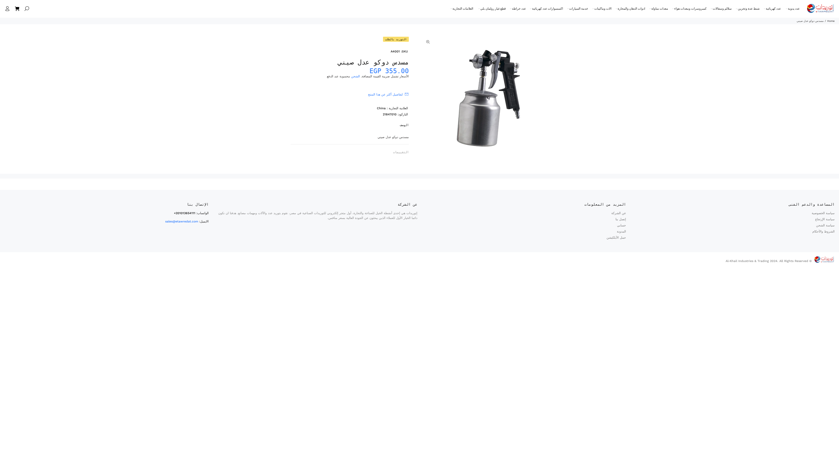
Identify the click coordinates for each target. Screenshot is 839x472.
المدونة (621, 231)
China (381, 108)
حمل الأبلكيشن (616, 237)
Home (831, 21)
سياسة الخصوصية (823, 213)
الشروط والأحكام (823, 231)
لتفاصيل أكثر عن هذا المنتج (385, 94)
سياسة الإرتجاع (825, 219)
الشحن (355, 76)
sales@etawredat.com (181, 221)
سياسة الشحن (825, 225)
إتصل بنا (620, 219)
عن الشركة (618, 213)
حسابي (621, 225)
